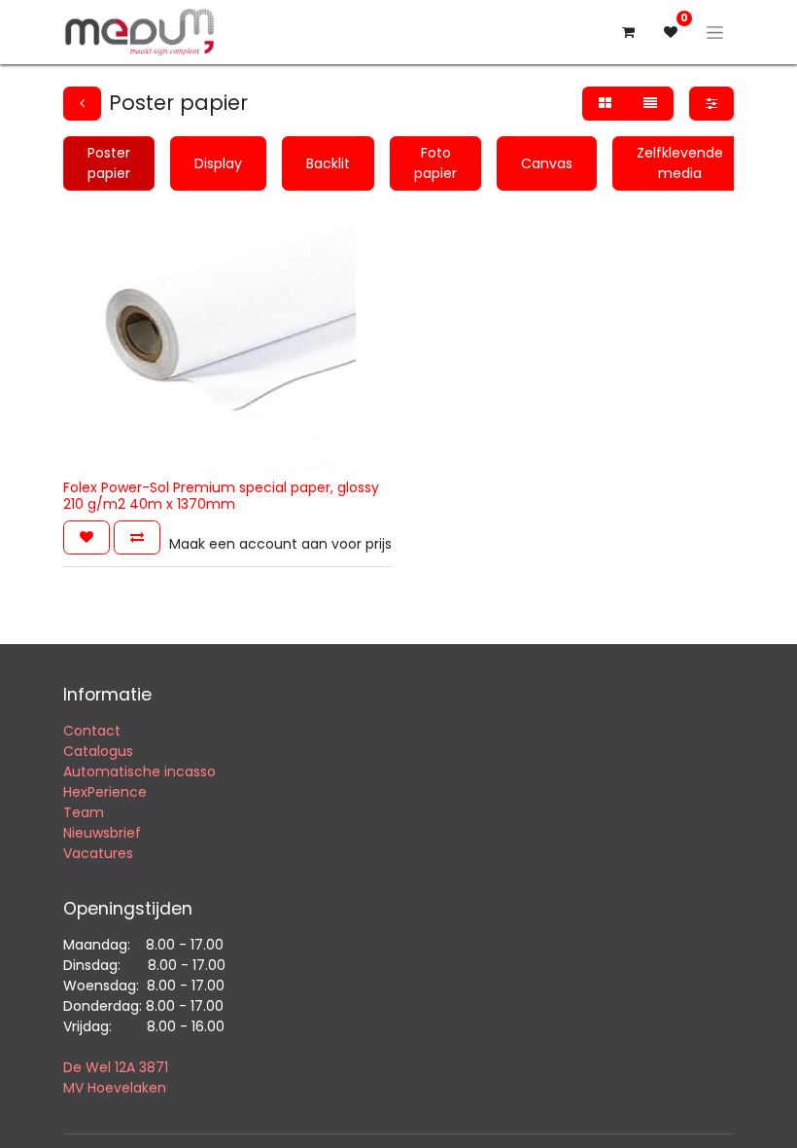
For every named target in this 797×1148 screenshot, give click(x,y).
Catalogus (98, 751)
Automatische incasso (139, 771)
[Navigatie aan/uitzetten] (715, 32)
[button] (86, 537)
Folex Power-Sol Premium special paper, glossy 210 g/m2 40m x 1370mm (221, 496)
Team (83, 812)
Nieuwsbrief (104, 833)
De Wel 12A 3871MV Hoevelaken (115, 1077)
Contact (92, 730)
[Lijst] (650, 104)
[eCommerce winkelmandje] (627, 32)
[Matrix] (605, 104)
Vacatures (98, 853)
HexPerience (105, 792)
